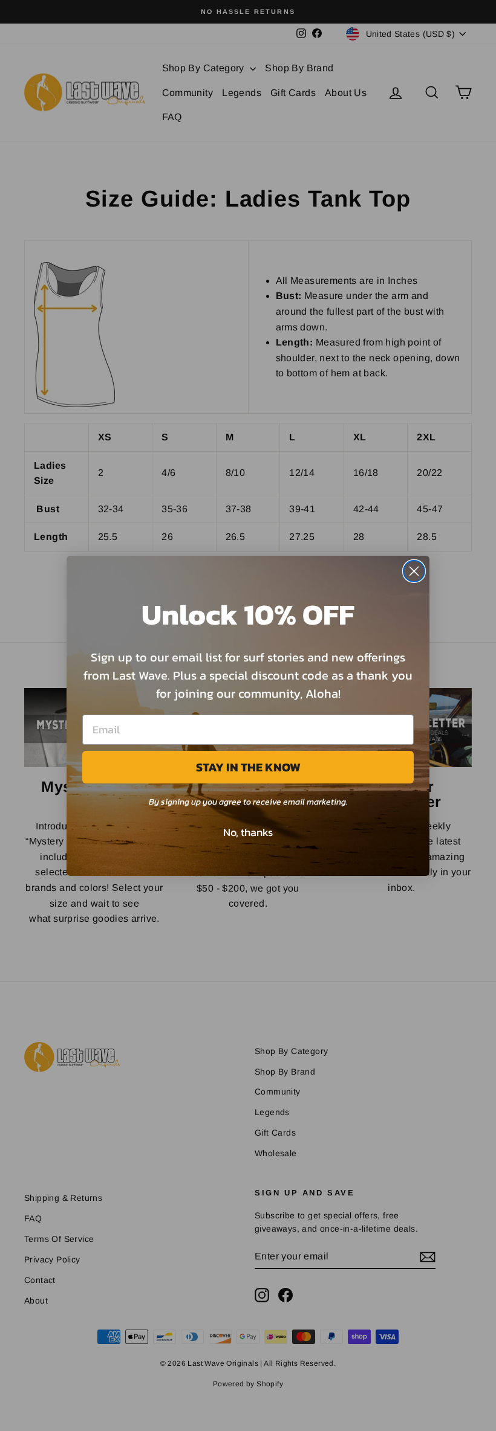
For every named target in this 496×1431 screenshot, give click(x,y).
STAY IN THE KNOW (248, 767)
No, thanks (248, 832)
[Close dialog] (414, 571)
